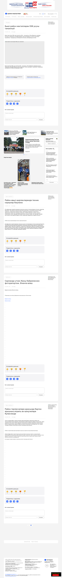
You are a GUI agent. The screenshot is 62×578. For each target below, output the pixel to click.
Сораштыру (53, 16)
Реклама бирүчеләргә (38, 16)
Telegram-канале (10, 77)
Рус (40, 13)
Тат (44, 13)
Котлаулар (14, 16)
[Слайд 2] (22, 154)
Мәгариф (8, 22)
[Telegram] (14, 104)
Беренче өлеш (8, 298)
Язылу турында (21, 16)
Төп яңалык (7, 16)
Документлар (27, 541)
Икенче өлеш (8, 300)
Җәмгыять (8, 277)
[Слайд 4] (25, 154)
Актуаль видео (29, 16)
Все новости (52, 182)
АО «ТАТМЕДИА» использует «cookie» (11, 574)
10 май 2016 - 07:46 (7, 286)
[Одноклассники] (11, 104)
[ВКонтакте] (7, 104)
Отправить (41, 119)
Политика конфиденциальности (10, 576)
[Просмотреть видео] (24, 170)
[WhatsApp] (17, 104)
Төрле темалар (34, 541)
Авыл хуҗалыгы (9, 196)
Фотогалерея (47, 16)
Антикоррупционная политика (10, 574)
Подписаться (55, 575)
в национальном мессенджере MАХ (34, 77)
